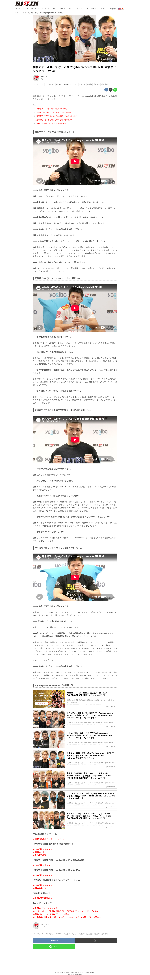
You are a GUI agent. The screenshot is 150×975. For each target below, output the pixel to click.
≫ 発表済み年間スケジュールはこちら (49, 839)
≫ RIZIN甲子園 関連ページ (44, 898)
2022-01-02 (45, 77)
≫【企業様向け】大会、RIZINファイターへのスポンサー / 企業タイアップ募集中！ (68, 917)
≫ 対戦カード (39, 852)
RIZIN (43, 79)
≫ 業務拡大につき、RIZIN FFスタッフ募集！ (52, 914)
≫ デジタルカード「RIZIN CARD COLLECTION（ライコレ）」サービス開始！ (66, 911)
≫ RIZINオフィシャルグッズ (45, 908)
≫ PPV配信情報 (40, 855)
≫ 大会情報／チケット (42, 849)
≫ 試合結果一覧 (39, 888)
